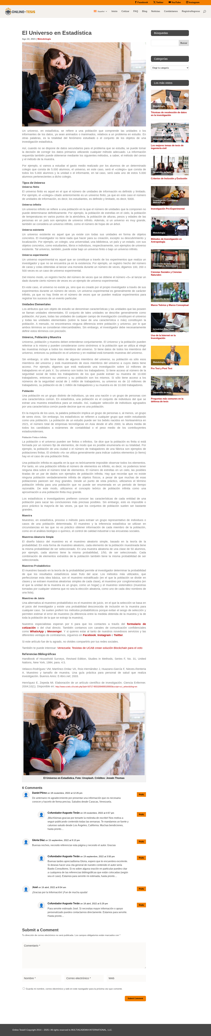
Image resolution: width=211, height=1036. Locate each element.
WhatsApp (37, 631)
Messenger (54, 631)
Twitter (118, 635)
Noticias (155, 11)
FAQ (135, 11)
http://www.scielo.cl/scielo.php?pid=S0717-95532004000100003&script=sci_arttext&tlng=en (96, 686)
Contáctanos (171, 11)
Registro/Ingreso (191, 11)
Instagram (104, 635)
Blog (144, 11)
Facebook (89, 635)
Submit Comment (135, 998)
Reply (141, 794)
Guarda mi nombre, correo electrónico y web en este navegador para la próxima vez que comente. (74, 989)
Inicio (114, 11)
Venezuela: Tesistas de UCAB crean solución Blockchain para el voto (99, 647)
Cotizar (125, 11)
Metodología (44, 39)
